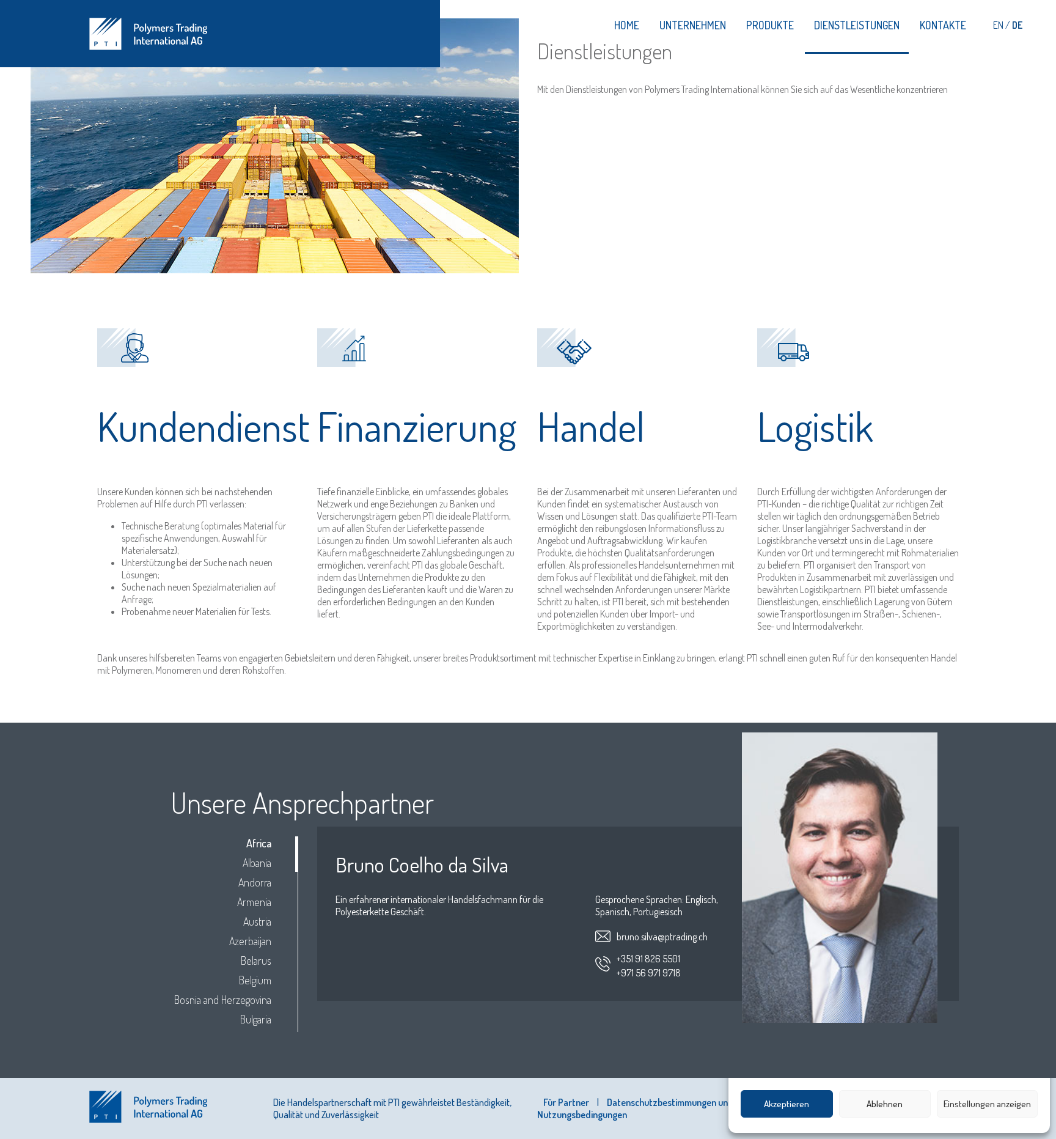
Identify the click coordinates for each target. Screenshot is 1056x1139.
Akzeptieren (786, 1104)
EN (999, 25)
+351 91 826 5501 (648, 959)
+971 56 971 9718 (649, 973)
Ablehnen (885, 1104)
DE (1017, 25)
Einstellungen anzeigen (987, 1104)
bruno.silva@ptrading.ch (662, 937)
